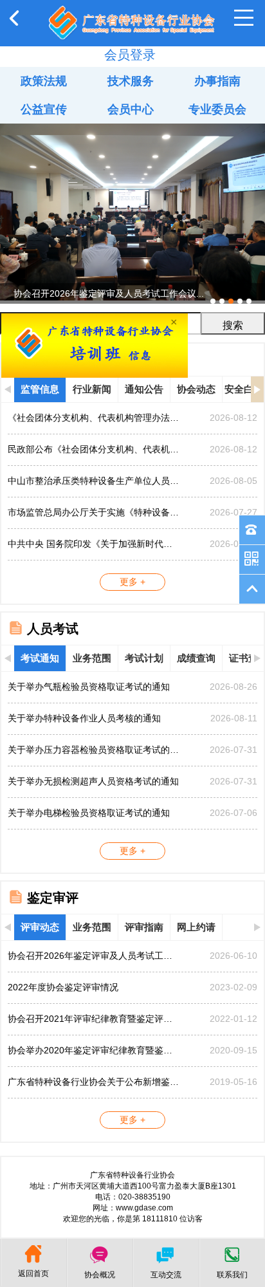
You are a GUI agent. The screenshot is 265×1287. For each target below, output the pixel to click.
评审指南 (144, 926)
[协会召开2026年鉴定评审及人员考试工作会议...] (132, 129)
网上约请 (196, 926)
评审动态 (40, 926)
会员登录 (130, 55)
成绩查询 (196, 658)
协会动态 (196, 389)
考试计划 (144, 658)
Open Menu (243, 18)
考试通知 (40, 658)
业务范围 (92, 658)
